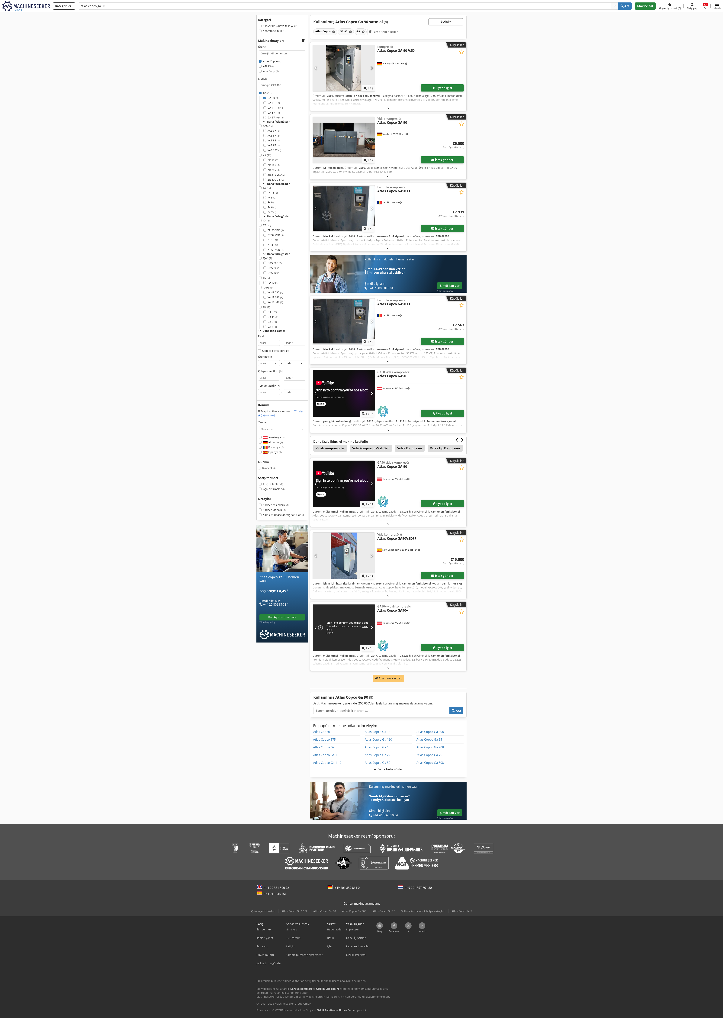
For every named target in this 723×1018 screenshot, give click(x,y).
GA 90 (273, 98)
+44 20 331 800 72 (276, 888)
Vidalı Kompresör (410, 448)
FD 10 (273, 282)
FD (266, 277)
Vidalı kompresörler (330, 448)
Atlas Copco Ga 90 (324, 911)
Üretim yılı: (265, 357)
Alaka (446, 22)
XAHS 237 (275, 292)
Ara (627, 6)
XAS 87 (274, 135)
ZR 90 (273, 160)
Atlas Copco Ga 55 (429, 739)
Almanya (275, 442)
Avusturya (276, 437)
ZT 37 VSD (276, 235)
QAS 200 (275, 263)
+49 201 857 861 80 (418, 888)
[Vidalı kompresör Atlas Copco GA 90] (344, 140)
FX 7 (272, 212)
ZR (267, 155)
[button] (717, 6)
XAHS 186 (275, 297)
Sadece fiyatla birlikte (275, 351)
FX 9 (272, 202)
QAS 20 (274, 268)
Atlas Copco (272, 61)
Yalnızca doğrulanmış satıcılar (283, 515)
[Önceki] (315, 68)
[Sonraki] (371, 68)
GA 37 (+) (276, 117)
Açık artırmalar (274, 489)
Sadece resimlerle (276, 505)
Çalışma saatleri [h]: (270, 371)
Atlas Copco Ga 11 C (327, 763)
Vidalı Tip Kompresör (445, 448)
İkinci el (268, 468)
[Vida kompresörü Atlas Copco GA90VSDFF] (344, 556)
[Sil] (614, 6)
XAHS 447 (275, 302)
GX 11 (273, 317)
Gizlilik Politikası (326, 1010)
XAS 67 (274, 130)
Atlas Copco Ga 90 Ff (294, 911)
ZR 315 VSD (276, 174)
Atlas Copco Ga (324, 747)
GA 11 (274, 103)
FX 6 (272, 207)
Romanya (276, 447)
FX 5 (272, 197)
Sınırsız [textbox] (267, 429)
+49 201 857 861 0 (347, 888)
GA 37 (274, 112)
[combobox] (282, 429)
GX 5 (272, 312)
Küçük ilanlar (273, 484)
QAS (267, 258)
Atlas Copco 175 (324, 739)
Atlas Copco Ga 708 (430, 747)
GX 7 (272, 326)
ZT (267, 225)
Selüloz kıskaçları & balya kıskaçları (423, 911)
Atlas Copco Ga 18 (377, 747)
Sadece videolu (274, 510)
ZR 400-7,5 (276, 179)
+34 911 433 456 (275, 894)
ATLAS (268, 66)
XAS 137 (274, 150)
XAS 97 (274, 145)
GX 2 (272, 322)
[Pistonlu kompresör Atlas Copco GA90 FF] (344, 208)
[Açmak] (388, 108)
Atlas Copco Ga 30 (377, 763)
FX (267, 187)
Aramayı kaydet (389, 678)
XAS (268, 125)
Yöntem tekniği (274, 31)
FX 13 (273, 192)
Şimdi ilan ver (450, 286)
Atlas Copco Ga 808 (430, 763)
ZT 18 (273, 240)
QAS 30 (274, 273)
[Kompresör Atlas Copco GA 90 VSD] (344, 68)
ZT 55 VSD (276, 250)
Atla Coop (271, 71)
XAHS (268, 287)
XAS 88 (274, 140)
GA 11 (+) (276, 107)
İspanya (275, 452)
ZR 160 (274, 165)
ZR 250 (274, 170)
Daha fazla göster (390, 769)
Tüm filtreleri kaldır (385, 32)
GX (266, 307)
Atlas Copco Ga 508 (430, 732)
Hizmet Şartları (347, 1010)
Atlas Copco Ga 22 (377, 755)
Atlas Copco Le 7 (461, 911)
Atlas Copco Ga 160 (378, 739)
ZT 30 (273, 245)
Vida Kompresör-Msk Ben (371, 448)
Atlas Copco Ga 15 (377, 732)
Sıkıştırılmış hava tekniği (280, 26)
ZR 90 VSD (276, 230)
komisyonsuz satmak (282, 617)
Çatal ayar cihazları (263, 911)
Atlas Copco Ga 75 (429, 755)
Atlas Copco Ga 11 (326, 755)
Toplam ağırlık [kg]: (270, 385)
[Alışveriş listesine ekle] (461, 51)
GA (267, 93)
